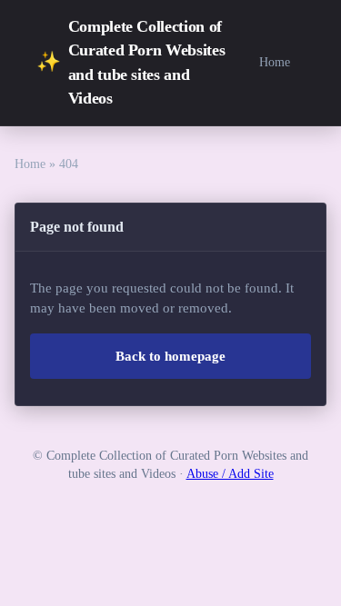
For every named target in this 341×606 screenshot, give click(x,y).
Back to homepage (170, 356)
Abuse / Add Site (230, 474)
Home (274, 62)
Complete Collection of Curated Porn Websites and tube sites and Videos (130, 62)
